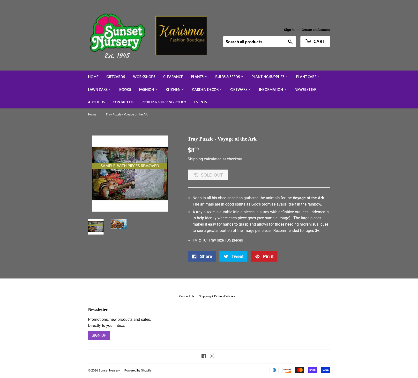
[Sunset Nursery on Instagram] (212, 356)
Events (200, 102)
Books (125, 89)
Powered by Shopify (137, 370)
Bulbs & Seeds (228, 77)
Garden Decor (205, 89)
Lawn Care (98, 89)
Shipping (195, 159)
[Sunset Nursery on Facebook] (203, 356)
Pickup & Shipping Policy (164, 102)
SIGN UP (99, 335)
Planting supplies (268, 77)
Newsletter (305, 89)
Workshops (144, 77)
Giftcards (115, 77)
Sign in (289, 30)
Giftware (239, 89)
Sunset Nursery (109, 370)
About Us (96, 102)
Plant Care (306, 77)
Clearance (173, 77)
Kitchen (173, 89)
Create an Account (316, 30)
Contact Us (123, 102)
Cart (319, 41)
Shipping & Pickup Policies (217, 296)
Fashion (147, 89)
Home (93, 77)
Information (271, 89)
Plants (197, 77)
